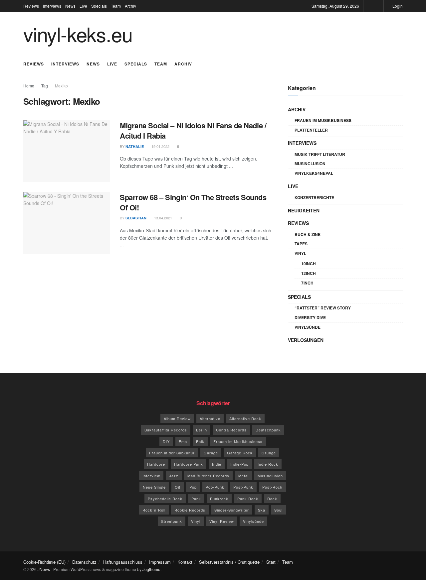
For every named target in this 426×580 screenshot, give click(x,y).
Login (397, 6)
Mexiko (61, 85)
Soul (278, 510)
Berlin (201, 429)
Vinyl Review (221, 521)
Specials (99, 6)
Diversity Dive (310, 317)
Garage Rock (240, 452)
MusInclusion (310, 164)
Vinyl (300, 253)
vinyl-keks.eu (77, 34)
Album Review (177, 418)
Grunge (269, 452)
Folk (200, 441)
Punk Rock (247, 498)
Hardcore (156, 464)
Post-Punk (243, 487)
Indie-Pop (239, 464)
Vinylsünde (307, 327)
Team (116, 6)
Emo (183, 441)
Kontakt (184, 562)
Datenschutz (84, 562)
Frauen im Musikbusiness (323, 120)
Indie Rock (268, 464)
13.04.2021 (162, 217)
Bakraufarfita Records (165, 429)
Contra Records (231, 429)
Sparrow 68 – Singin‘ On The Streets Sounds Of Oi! (193, 202)
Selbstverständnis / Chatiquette (229, 562)
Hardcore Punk (188, 464)
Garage (211, 452)
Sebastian (135, 217)
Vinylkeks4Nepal (314, 173)
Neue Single (154, 487)
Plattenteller (311, 130)
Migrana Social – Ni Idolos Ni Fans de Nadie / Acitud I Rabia (193, 130)
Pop (193, 487)
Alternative (210, 418)
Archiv (130, 6)
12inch (308, 273)
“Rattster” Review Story (323, 308)
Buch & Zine (307, 234)
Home (28, 85)
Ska (261, 510)
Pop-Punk (215, 487)
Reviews (31, 6)
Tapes (301, 244)
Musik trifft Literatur (320, 154)
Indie (216, 464)
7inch (307, 283)
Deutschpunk (268, 429)
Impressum (160, 562)
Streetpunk (171, 521)
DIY (166, 441)
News (70, 6)
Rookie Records (189, 510)
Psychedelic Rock (165, 498)
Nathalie (134, 146)
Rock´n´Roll (153, 510)
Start (271, 562)
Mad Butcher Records (208, 475)
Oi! (177, 487)
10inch (308, 264)
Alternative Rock (245, 418)
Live (83, 6)
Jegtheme (151, 569)
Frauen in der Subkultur (172, 452)
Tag (44, 85)
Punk (196, 498)
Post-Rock (272, 487)
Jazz (173, 475)
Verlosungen (305, 340)
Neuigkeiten (304, 210)
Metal (243, 475)
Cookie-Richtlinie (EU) (44, 562)
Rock (272, 498)
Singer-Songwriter (231, 510)
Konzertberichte (314, 197)
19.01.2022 (159, 146)
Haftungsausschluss (122, 562)
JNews (44, 569)
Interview (151, 475)
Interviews (52, 6)
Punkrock (219, 498)
